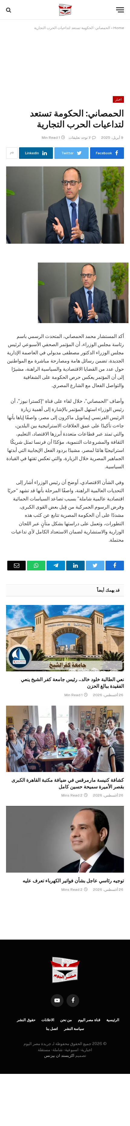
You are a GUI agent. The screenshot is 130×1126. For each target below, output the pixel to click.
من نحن (66, 1020)
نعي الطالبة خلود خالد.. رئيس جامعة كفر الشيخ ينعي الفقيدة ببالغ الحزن (72, 683)
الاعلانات (47, 1020)
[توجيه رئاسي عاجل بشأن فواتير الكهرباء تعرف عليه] (65, 839)
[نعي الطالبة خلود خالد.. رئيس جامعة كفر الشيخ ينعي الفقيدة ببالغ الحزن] (65, 638)
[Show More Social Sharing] (12, 153)
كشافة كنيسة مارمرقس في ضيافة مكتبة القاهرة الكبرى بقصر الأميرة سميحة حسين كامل (67, 783)
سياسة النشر (74, 1029)
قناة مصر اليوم (89, 1020)
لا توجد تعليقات (80, 137)
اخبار (118, 99)
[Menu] (120, 10)
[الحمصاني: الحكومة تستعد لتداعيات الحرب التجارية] (65, 205)
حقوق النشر (26, 1020)
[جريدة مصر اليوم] (65, 10)
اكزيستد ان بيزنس (59, 1055)
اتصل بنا (52, 1029)
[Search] (9, 10)
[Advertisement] (65, 59)
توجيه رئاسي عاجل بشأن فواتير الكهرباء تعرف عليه (72, 881)
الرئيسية (112, 1020)
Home (118, 28)
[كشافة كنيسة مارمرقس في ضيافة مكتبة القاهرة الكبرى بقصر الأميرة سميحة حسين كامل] (65, 739)
